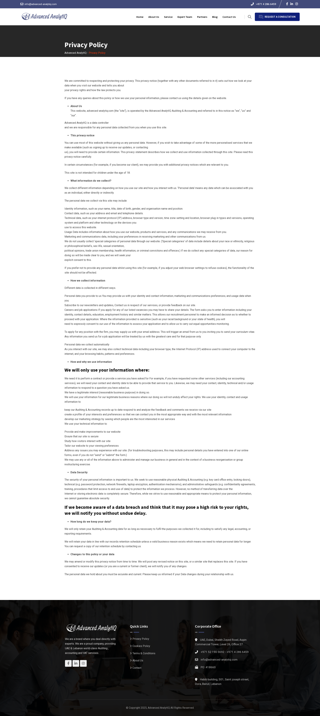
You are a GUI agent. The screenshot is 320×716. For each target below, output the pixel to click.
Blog (215, 16)
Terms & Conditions (143, 653)
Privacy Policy (140, 638)
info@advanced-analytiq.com (41, 4)
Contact (136, 667)
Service (168, 16)
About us (153, 16)
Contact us (229, 16)
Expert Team (185, 16)
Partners (202, 16)
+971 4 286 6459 (266, 4)
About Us (137, 660)
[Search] (250, 17)
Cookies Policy (141, 646)
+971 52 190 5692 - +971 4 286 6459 (225, 652)
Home (139, 16)
